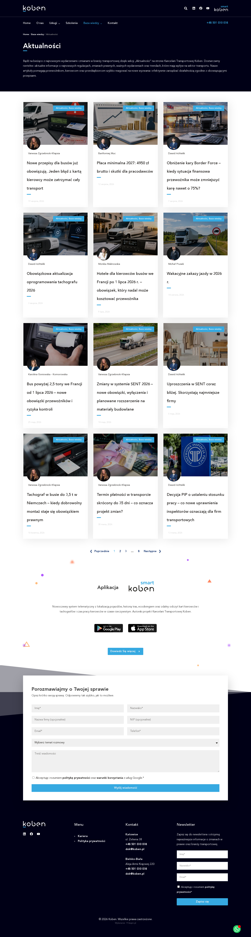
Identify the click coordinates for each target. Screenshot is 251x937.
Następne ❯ (152, 551)
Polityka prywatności (91, 841)
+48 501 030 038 (217, 23)
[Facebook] (201, 8)
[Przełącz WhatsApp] (237, 929)
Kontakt (113, 23)
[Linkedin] (194, 8)
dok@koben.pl (135, 849)
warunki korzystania (110, 778)
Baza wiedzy (91, 23)
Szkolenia (72, 23)
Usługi (53, 23)
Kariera (83, 836)
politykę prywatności (76, 778)
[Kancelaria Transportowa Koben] (34, 8)
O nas (40, 23)
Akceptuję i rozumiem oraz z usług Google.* (90, 778)
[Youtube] (208, 8)
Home (27, 23)
